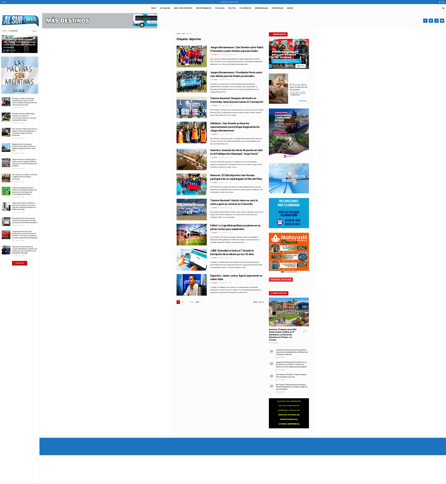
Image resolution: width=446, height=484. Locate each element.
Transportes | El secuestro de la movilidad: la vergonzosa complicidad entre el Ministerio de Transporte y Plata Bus (292, 352)
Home (4, 2)
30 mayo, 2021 (223, 258)
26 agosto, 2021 (224, 79)
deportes (189, 33)
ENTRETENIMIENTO (204, 8)
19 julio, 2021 (223, 105)
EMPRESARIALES (261, 8)
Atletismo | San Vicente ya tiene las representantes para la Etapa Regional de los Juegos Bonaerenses (235, 127)
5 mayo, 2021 (223, 283)
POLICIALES (220, 8)
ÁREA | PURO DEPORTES (183, 8)
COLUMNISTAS (245, 8)
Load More (19, 263)
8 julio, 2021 (223, 182)
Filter (34, 31)
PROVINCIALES (277, 8)
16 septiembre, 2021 (226, 54)
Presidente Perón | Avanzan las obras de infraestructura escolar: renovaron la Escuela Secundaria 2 (24, 220)
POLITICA (232, 8)
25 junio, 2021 (224, 232)
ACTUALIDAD (165, 8)
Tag (183, 33)
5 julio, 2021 (223, 207)
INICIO (153, 8)
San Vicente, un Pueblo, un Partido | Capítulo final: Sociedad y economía (24, 177)
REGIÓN (290, 8)
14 (192, 302)
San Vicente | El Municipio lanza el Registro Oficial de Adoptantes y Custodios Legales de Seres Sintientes (291, 387)
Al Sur (214, 54)
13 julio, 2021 (223, 157)
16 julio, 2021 (223, 134)
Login (442, 2)
